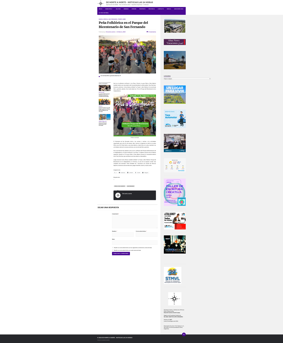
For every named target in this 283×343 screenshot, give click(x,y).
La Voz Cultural (104, 12)
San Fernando (112, 19)
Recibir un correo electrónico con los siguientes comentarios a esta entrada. (133, 247)
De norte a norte (110, 31)
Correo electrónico (141, 231)
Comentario (115, 213)
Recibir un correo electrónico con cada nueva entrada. (127, 250)
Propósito (142, 9)
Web (113, 239)
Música (169, 9)
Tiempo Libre (122, 19)
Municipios (108, 9)
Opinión (134, 9)
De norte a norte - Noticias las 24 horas (117, 337)
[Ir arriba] (184, 334)
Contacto (161, 9)
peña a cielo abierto (120, 186)
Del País (118, 9)
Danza (101, 19)
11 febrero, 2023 (121, 31)
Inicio (100, 9)
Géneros (126, 9)
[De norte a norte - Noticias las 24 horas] (141, 3)
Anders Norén (106, 340)
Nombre (114, 231)
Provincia (152, 9)
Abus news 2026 (178, 9)
